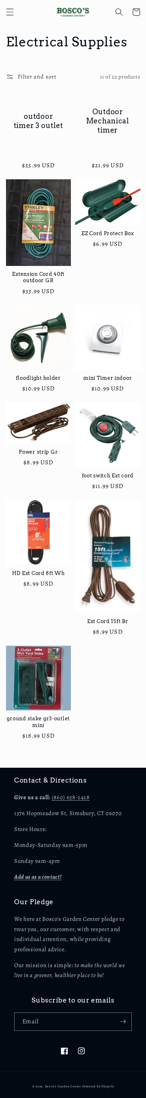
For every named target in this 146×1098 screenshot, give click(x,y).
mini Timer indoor (107, 378)
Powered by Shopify (98, 1086)
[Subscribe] (122, 1021)
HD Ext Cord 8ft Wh (38, 573)
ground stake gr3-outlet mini (38, 721)
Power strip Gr (38, 452)
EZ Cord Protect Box (108, 233)
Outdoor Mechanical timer (107, 120)
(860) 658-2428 (71, 797)
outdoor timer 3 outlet (38, 121)
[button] (9, 12)
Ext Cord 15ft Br (107, 621)
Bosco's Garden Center (63, 1086)
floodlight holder (38, 378)
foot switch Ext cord (108, 475)
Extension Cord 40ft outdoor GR (38, 277)
